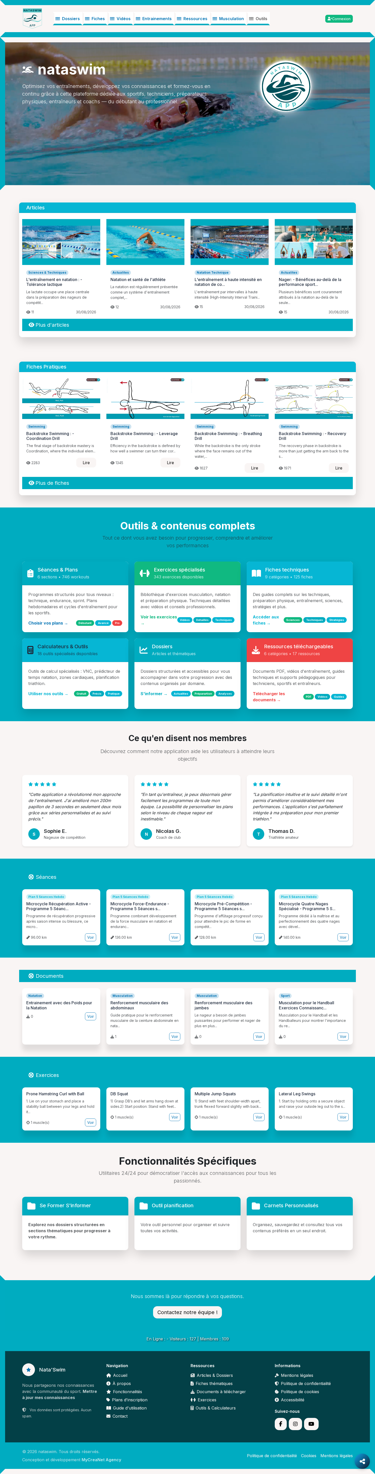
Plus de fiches (52, 483)
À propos (121, 1383)
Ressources (195, 18)
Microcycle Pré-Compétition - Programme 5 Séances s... (223, 906)
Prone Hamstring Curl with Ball (55, 1093)
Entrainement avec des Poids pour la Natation (59, 1005)
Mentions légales (297, 1375)
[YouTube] (311, 1424)
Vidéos (124, 18)
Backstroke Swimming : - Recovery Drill (312, 436)
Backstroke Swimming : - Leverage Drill (144, 436)
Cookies (308, 1455)
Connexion (341, 19)
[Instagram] (295, 1424)
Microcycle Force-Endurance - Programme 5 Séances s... (139, 906)
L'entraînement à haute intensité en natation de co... (228, 282)
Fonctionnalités (127, 1391)
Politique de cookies (300, 1391)
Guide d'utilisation (130, 1408)
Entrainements (157, 18)
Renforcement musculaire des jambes (223, 1005)
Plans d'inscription (129, 1399)
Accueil (120, 1375)
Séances (46, 877)
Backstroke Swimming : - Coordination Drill (50, 436)
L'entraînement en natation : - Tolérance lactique (54, 282)
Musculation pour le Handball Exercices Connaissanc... (306, 1005)
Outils (261, 18)
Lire (86, 462)
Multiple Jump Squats (215, 1093)
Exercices (47, 1075)
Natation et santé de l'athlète (138, 279)
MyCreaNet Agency (101, 1459)
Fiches (98, 18)
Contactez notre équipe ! (187, 1312)
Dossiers (71, 18)
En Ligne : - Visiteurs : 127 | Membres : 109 (187, 1338)
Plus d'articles (52, 325)
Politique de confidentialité (306, 1383)
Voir (90, 937)
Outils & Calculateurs (216, 1408)
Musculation (231, 18)
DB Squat (119, 1093)
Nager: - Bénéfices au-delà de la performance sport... (310, 282)
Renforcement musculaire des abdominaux (139, 1005)
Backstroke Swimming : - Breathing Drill (228, 436)
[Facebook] (281, 1424)
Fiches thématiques (214, 1383)
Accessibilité (292, 1399)
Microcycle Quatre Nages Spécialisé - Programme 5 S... (307, 906)
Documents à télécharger (221, 1391)
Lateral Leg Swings (297, 1093)
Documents (50, 976)
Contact (120, 1416)
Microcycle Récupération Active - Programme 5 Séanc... (58, 906)
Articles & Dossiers (215, 1375)
